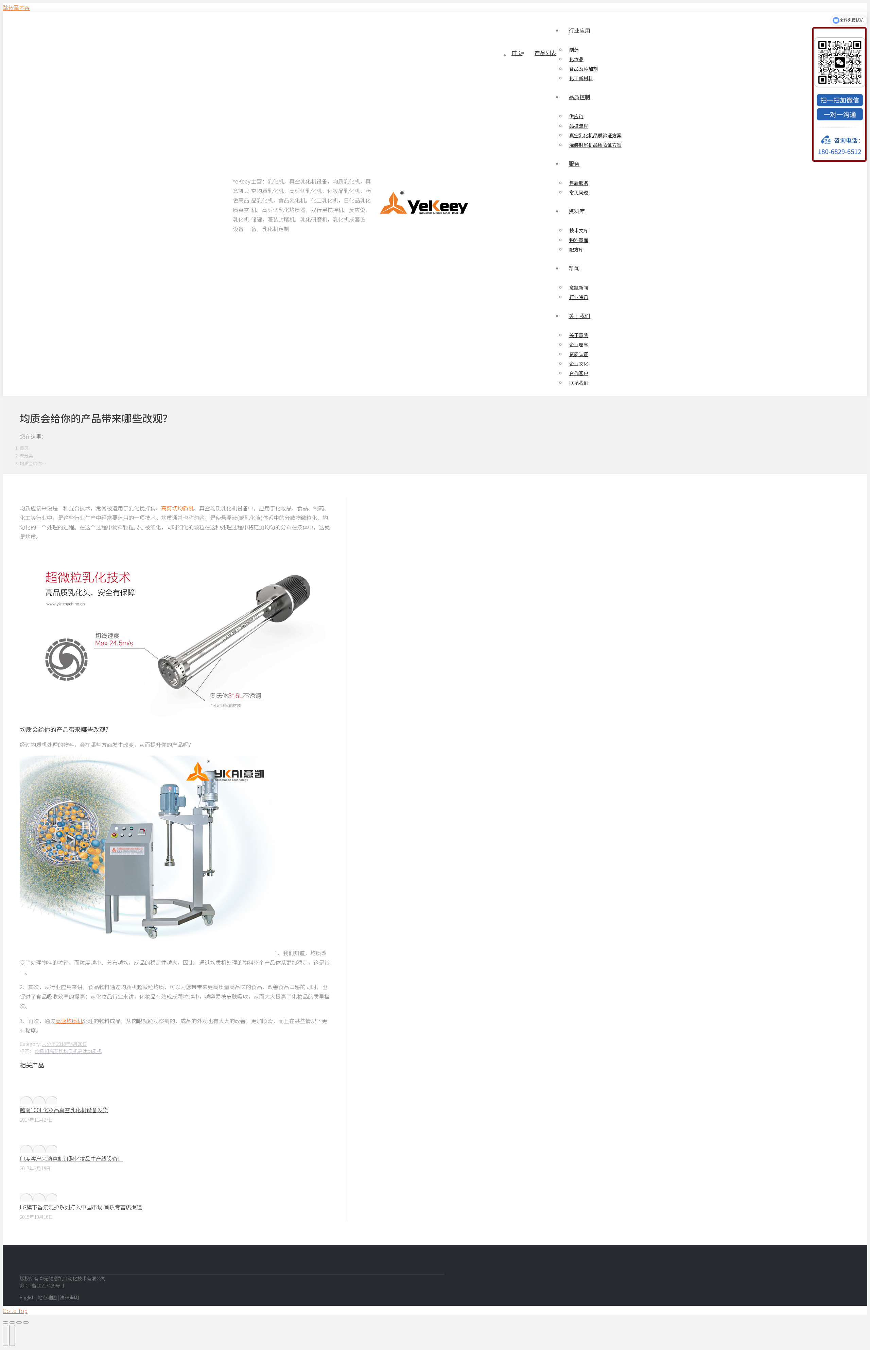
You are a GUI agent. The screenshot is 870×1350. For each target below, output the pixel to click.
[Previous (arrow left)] (5, 1335)
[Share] (12, 1322)
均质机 (42, 1051)
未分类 (49, 1043)
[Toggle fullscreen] (19, 1322)
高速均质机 (69, 1021)
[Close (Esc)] (5, 1322)
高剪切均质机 (177, 508)
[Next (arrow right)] (12, 1335)
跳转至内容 (16, 7)
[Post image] (38, 1100)
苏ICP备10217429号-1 (42, 1285)
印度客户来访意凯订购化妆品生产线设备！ (71, 1158)
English (27, 1297)
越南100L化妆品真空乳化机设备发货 (64, 1110)
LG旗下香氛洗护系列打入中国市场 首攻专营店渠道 (81, 1207)
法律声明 (69, 1297)
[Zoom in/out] (26, 1322)
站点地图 (47, 1297)
